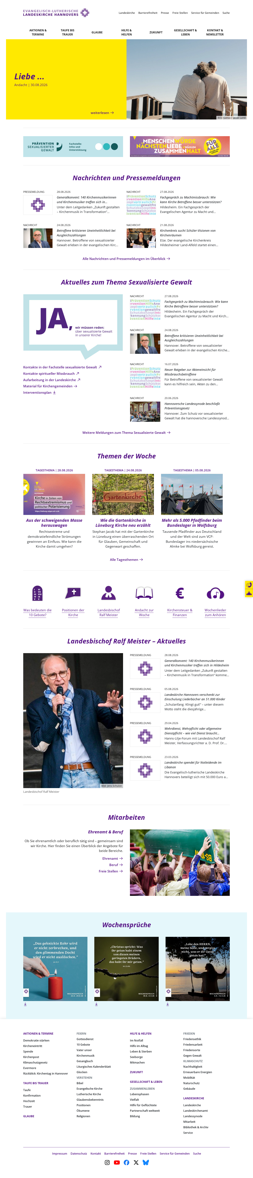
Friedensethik (192, 1039)
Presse (132, 1153)
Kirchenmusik (85, 1055)
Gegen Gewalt (192, 1055)
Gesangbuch (85, 1061)
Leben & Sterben (141, 1051)
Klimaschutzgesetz (35, 1062)
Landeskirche (193, 1098)
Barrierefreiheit (114, 1153)
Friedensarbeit (192, 1044)
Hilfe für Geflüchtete (143, 1105)
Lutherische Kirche (89, 1094)
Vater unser (84, 1050)
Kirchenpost (31, 1057)
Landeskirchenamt (195, 1111)
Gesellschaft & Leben (185, 32)
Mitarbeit (189, 1122)
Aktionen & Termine (38, 32)
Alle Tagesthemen (124, 559)
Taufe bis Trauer (67, 32)
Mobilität (189, 1078)
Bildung (135, 1116)
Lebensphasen (139, 1094)
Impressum (59, 1153)
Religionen (83, 1116)
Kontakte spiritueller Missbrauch (49, 373)
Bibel (80, 1083)
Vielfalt (134, 1100)
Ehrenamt (110, 858)
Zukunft (156, 32)
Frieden (189, 1033)
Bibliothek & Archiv (195, 1127)
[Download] (25, 1004)
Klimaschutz (193, 1061)
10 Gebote (83, 1044)
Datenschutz (79, 1153)
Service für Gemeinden (175, 1153)
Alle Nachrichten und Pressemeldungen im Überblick (124, 258)
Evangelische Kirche (89, 1089)
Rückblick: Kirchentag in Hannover (45, 1073)
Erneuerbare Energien (197, 1072)
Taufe (27, 1090)
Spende (28, 1051)
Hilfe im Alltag (139, 1046)
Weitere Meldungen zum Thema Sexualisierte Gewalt (124, 432)
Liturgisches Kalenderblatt (94, 1067)
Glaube (97, 32)
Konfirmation (32, 1095)
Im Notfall (136, 1040)
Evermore (29, 1068)
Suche (197, 1153)
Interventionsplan (37, 392)
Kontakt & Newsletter (215, 32)
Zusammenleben (142, 1089)
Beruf (114, 864)
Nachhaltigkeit (192, 1067)
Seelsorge (136, 1057)
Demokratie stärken (36, 1040)
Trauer (27, 1106)
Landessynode (192, 1116)
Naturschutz (191, 1083)
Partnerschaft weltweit (145, 1111)
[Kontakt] (249, 585)
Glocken (82, 1072)
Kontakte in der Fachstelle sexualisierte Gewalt (60, 367)
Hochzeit (29, 1101)
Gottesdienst (85, 1039)
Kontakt (96, 1153)
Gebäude (189, 1089)
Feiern (81, 1033)
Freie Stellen (109, 871)
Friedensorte (191, 1050)
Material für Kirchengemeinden (48, 386)
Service (188, 1133)
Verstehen (84, 1078)
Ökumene (83, 1111)
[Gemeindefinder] (249, 593)
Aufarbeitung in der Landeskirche (50, 380)
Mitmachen (137, 1062)
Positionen (84, 1105)
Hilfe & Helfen (126, 32)
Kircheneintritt (32, 1046)
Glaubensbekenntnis (90, 1100)
